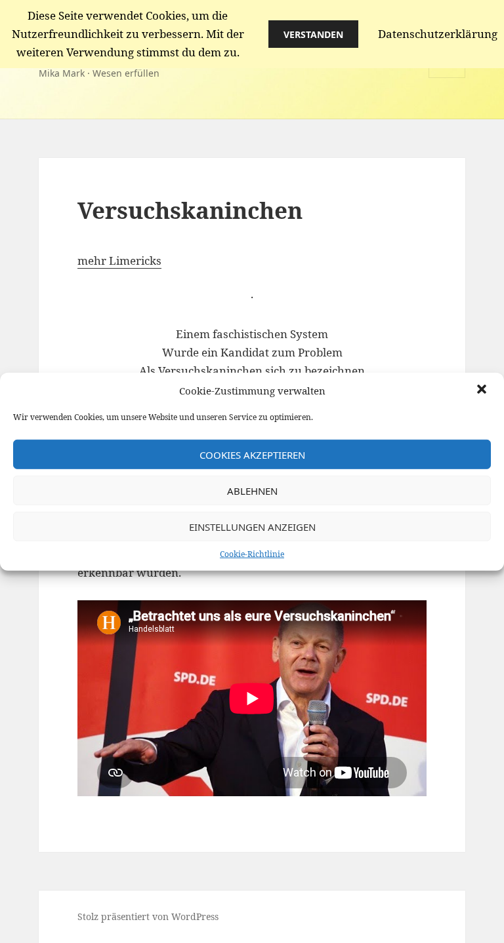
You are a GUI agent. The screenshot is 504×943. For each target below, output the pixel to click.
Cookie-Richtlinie (252, 554)
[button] (483, 390)
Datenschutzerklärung (437, 33)
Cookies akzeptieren (252, 454)
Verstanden (313, 34)
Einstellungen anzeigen (252, 526)
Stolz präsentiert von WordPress (148, 916)
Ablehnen (252, 490)
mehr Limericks (119, 260)
